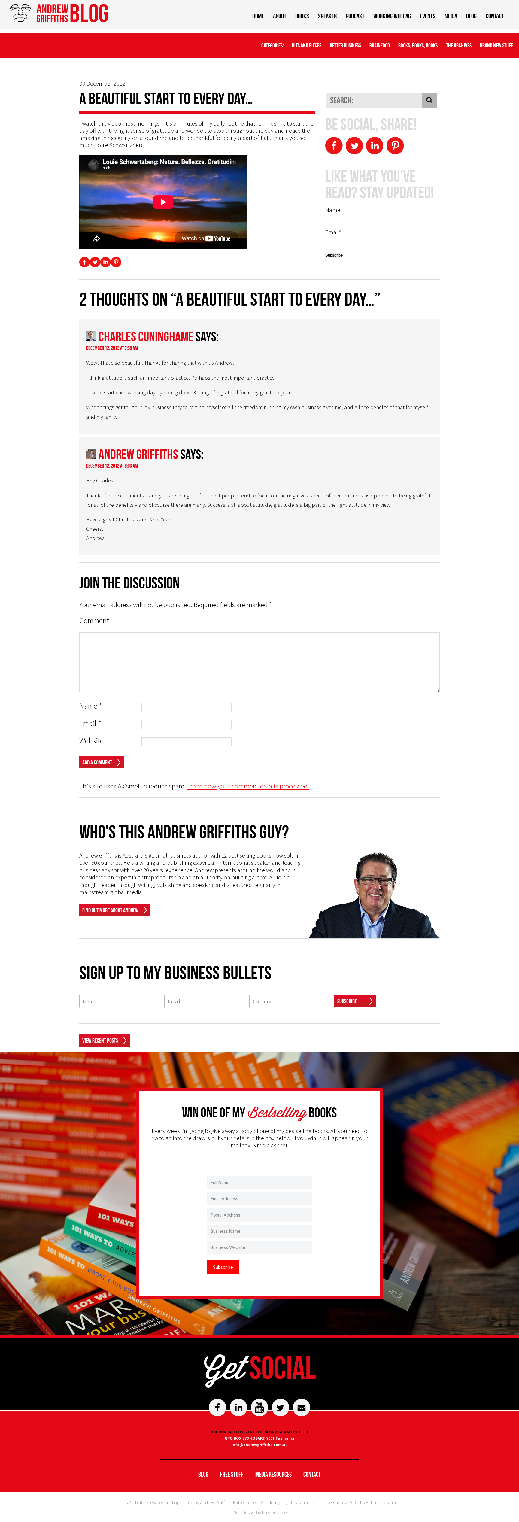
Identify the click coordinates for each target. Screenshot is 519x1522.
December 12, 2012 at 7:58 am (112, 348)
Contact (495, 16)
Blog (471, 16)
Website (91, 741)
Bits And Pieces (306, 45)
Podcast (355, 16)
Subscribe (347, 1001)
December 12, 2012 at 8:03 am (112, 466)
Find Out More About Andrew (110, 910)
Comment (94, 620)
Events (428, 16)
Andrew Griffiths (138, 454)
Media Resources (273, 1474)
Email (90, 723)
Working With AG (392, 16)
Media (451, 16)
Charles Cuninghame (146, 336)
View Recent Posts (100, 1040)
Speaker (327, 16)
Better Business (345, 45)
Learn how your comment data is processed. (248, 786)
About (279, 16)
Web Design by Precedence (259, 1512)
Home (258, 16)
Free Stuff (231, 1474)
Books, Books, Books (418, 45)
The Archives (459, 45)
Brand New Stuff (496, 45)
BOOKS (302, 16)
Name (90, 706)
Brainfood (379, 45)
